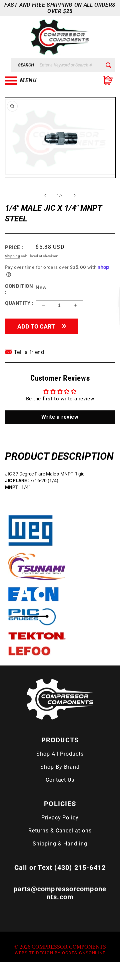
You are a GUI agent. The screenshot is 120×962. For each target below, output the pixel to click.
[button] (38, 80)
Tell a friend (28, 352)
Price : (14, 247)
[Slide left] (45, 195)
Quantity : (19, 303)
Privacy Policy (60, 817)
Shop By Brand (59, 767)
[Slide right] (74, 195)
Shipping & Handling (60, 843)
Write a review (59, 417)
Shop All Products (60, 754)
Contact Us (60, 780)
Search (26, 64)
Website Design (34, 952)
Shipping (12, 256)
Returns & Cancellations (60, 830)
